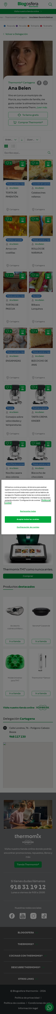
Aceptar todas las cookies (28, 519)
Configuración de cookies (28, 527)
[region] (28, 507)
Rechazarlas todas (28, 511)
